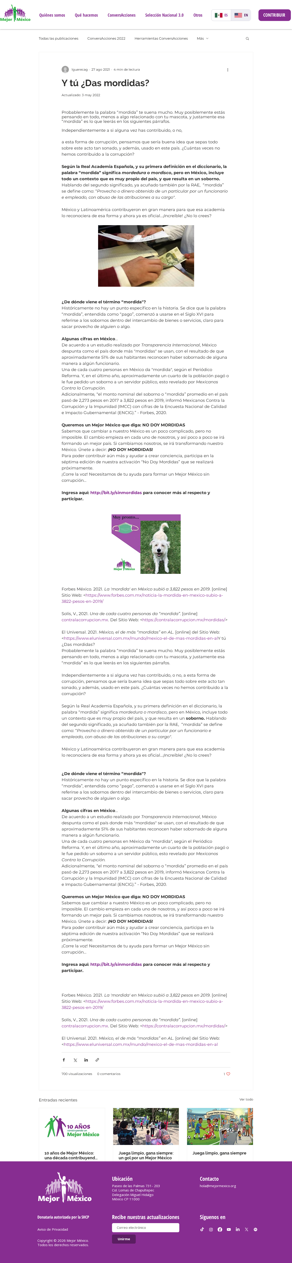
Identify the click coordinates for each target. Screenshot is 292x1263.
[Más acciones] (227, 69)
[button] (247, 38)
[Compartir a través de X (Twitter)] (75, 1060)
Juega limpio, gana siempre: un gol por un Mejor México (146, 1155)
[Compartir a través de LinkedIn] (86, 1060)
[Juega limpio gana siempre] (146, 1126)
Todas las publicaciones (58, 38)
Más (200, 38)
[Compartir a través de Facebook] (64, 1060)
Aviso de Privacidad (52, 1229)
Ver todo (246, 1099)
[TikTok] (202, 1229)
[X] (246, 1229)
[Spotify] (255, 1229)
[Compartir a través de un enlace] (97, 1060)
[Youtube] (229, 1229)
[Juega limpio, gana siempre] (220, 1126)
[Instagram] (211, 1229)
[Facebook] (220, 1229)
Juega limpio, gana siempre (219, 1153)
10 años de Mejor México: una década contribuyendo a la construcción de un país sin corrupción (71, 1155)
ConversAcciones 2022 (106, 38)
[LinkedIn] (237, 1229)
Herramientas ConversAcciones (161, 38)
